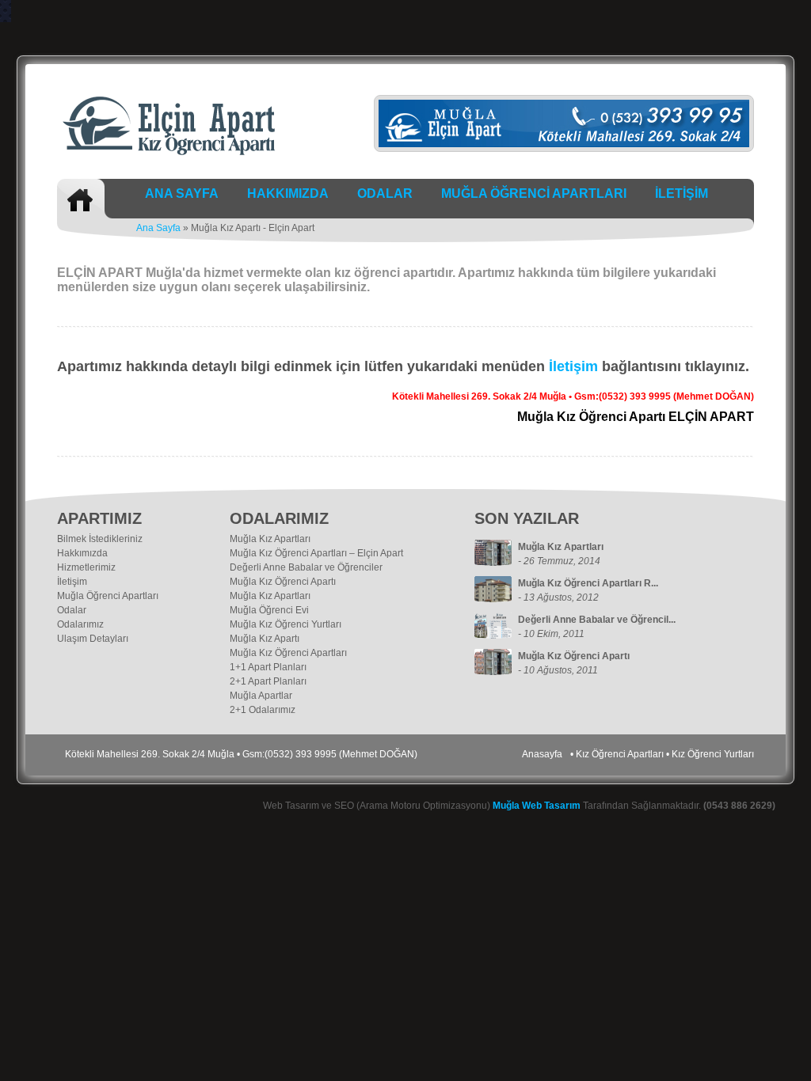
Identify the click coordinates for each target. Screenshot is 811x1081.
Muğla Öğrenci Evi (269, 610)
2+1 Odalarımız (262, 709)
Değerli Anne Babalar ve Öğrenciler (306, 567)
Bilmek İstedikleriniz (100, 538)
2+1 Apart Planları (268, 681)
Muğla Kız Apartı (264, 638)
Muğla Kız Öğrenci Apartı (283, 581)
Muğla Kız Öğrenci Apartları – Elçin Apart (316, 553)
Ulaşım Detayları (92, 638)
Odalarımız (80, 624)
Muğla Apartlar (261, 695)
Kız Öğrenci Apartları (620, 754)
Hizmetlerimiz (86, 567)
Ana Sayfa (158, 227)
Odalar (71, 610)
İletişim (573, 366)
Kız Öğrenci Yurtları (713, 754)
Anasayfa (542, 754)
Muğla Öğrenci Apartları (107, 595)
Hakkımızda (82, 553)
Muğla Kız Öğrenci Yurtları (285, 624)
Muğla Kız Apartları (270, 538)
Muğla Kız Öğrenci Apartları (288, 652)
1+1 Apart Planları (268, 667)
